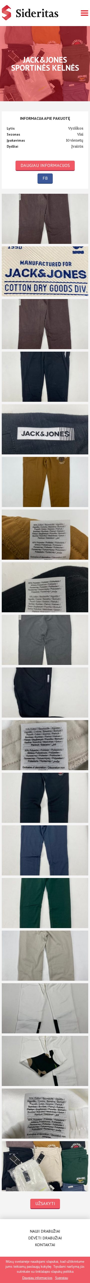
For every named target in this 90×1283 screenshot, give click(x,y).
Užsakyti (45, 1203)
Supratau (61, 1278)
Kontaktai (45, 1244)
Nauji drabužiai (45, 1231)
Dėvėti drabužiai (45, 1237)
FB (45, 178)
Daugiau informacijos (45, 165)
